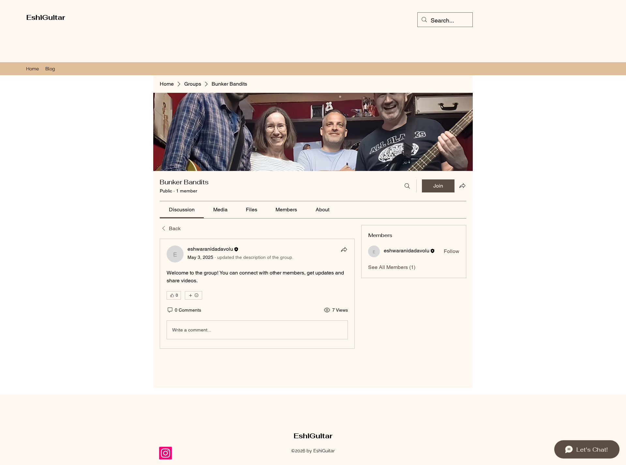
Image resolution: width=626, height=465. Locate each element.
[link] (182, 209)
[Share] (344, 249)
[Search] (407, 185)
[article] (257, 294)
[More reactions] (193, 295)
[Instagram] (165, 453)
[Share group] (462, 186)
